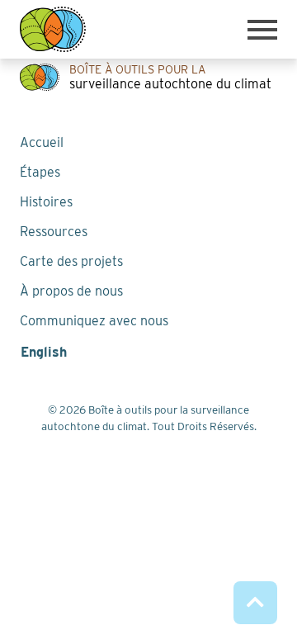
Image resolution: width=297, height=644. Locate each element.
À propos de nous (71, 291)
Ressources (53, 231)
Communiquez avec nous (94, 321)
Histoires (46, 202)
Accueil (42, 142)
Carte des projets (71, 261)
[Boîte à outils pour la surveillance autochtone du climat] (53, 29)
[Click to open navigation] (262, 30)
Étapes (40, 172)
